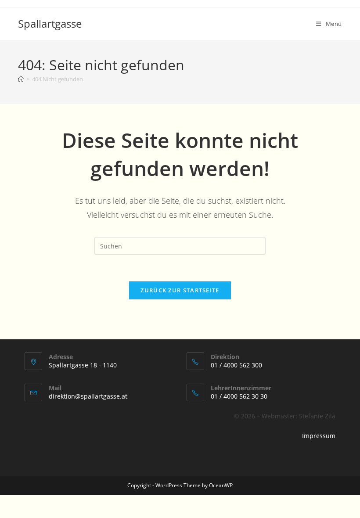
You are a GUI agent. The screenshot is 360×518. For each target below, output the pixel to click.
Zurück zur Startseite (179, 290)
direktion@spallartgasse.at (88, 396)
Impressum (318, 436)
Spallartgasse (50, 23)
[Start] (21, 79)
